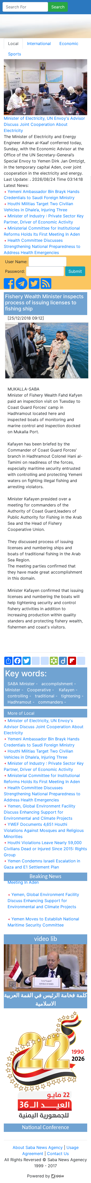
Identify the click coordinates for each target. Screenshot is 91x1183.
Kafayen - (66, 689)
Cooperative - (40, 689)
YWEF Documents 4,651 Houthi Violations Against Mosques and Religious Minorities (44, 830)
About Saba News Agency (38, 1147)
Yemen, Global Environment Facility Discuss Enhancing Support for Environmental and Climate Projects (39, 812)
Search (57, 6)
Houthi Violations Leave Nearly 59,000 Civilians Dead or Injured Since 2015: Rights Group (45, 848)
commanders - (51, 702)
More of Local (19, 713)
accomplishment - (58, 683)
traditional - (45, 695)
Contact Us (58, 1153)
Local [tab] (13, 43)
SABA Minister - (22, 683)
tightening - (71, 695)
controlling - (18, 695)
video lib (45, 939)
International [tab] (39, 43)
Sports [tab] (14, 53)
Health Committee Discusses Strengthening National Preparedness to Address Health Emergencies (42, 246)
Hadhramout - (20, 702)
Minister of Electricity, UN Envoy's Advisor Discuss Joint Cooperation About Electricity (44, 124)
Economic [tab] (68, 43)
